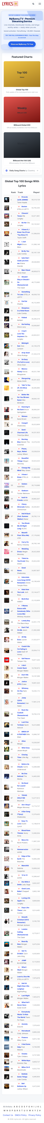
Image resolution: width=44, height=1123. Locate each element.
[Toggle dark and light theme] (33, 3)
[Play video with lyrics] (19, 197)
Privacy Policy (35, 1115)
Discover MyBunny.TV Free (22, 44)
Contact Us (8, 1115)
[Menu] (39, 3)
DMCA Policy (21, 1115)
